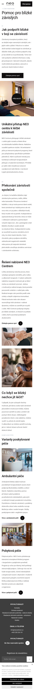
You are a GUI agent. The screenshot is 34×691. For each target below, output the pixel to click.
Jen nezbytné (17, 683)
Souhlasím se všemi (17, 679)
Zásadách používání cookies (21, 675)
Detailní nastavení (17, 687)
